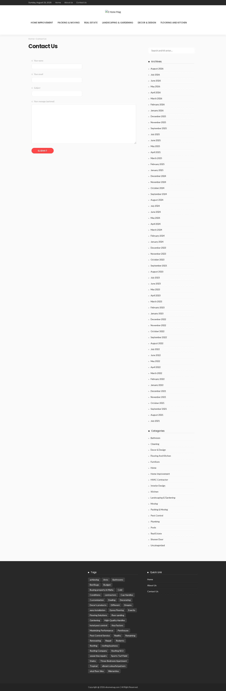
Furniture (155, 461)
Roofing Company (98, 650)
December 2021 (158, 391)
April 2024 (156, 224)
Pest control (157, 515)
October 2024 (157, 188)
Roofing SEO (117, 650)
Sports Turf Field (119, 656)
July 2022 (155, 349)
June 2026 (156, 80)
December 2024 (158, 176)
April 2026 (156, 92)
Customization (97, 600)
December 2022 (158, 319)
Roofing (93, 645)
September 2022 (159, 337)
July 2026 (155, 74)
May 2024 (155, 218)
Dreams (128, 605)
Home (58, 2)
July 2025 (155, 134)
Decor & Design (147, 22)
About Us (68, 2)
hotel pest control (98, 625)
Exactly (131, 610)
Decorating (125, 600)
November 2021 (158, 397)
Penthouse (123, 630)
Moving (154, 503)
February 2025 (158, 164)
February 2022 (158, 379)
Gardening (95, 620)
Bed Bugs (94, 584)
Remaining (130, 635)
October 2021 (157, 403)
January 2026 (157, 110)
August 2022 (157, 343)
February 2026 (158, 104)
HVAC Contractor (159, 479)
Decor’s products (98, 605)
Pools (153, 527)
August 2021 (157, 415)
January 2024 (157, 241)
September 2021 (159, 409)
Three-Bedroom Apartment (113, 661)
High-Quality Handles (114, 620)
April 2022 (156, 367)
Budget (107, 584)
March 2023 (156, 301)
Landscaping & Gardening (117, 22)
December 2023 (158, 247)
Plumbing (155, 521)
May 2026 (155, 86)
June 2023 (156, 283)
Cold (120, 590)
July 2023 (155, 277)
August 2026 (157, 68)
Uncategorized (158, 545)
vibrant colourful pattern (113, 666)
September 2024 (159, 194)
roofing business (110, 645)
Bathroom (155, 438)
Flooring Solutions (98, 615)
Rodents (120, 640)
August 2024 (157, 200)
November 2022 (158, 325)
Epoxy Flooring (117, 610)
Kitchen (154, 491)
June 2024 (156, 212)
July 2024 (155, 206)
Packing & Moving (69, 22)
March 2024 (156, 229)
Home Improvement (42, 22)
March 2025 (156, 158)
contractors (110, 595)
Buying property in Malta (101, 590)
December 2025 (158, 116)
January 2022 (157, 385)
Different (115, 605)
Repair (108, 640)
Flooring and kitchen (174, 22)
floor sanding (117, 615)
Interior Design (158, 485)
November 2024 (158, 182)
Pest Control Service (100, 635)
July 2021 (155, 421)
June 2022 (156, 355)
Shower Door (157, 539)
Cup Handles (127, 595)
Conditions (95, 595)
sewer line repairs (98, 656)
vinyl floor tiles (97, 671)
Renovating (95, 640)
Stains (93, 661)
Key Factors (117, 625)
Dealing (111, 600)
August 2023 (157, 271)
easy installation (97, 610)
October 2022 (157, 331)
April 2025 (156, 152)
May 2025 (155, 146)
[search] (32, 31)
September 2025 (159, 128)
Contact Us (81, 2)
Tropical (93, 666)
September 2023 (159, 265)
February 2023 (158, 307)
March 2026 (156, 98)
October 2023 (157, 259)
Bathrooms (118, 579)
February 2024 (158, 235)
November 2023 (158, 253)
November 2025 (158, 122)
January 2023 (157, 313)
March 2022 (156, 373)
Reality (117, 635)
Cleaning (155, 444)
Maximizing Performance (101, 630)
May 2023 (155, 289)
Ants (105, 579)
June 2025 (156, 140)
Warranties (113, 671)
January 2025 (157, 170)
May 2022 (155, 361)
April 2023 (156, 295)
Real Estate (90, 22)
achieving (94, 579)
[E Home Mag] (113, 12)
